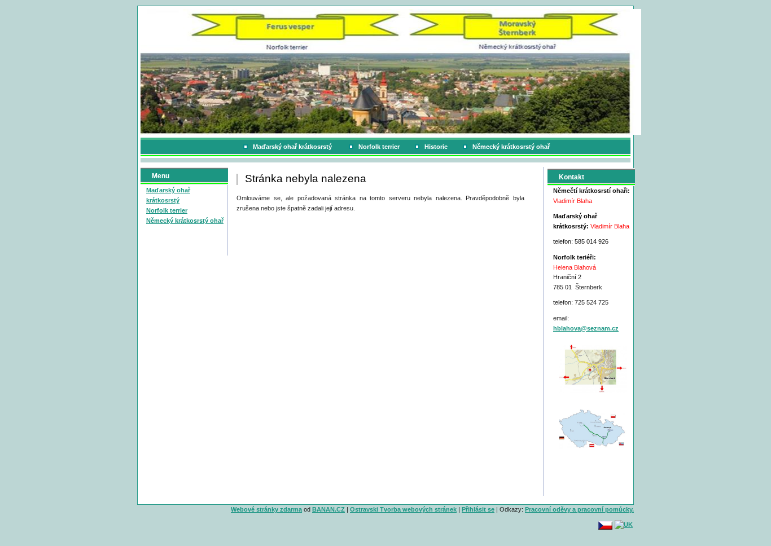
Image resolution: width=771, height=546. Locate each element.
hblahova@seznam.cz (586, 328)
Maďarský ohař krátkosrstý (293, 146)
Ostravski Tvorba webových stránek (403, 509)
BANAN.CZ (328, 509)
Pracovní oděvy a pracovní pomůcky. (579, 509)
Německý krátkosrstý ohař (511, 146)
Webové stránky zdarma (266, 509)
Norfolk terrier (379, 146)
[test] (592, 367)
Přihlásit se (478, 509)
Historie (436, 146)
